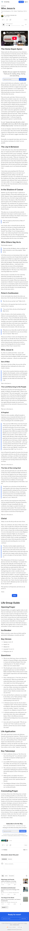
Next (24, 849)
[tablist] (7, 859)
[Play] (3, 24)
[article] (14, 882)
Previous (5, 849)
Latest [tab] (6, 875)
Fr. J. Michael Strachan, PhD (10, 15)
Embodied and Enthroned (8, 888)
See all (3, 907)
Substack (9, 929)
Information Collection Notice (14, 835)
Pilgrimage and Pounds (7, 879)
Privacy (25, 923)
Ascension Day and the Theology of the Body (10, 890)
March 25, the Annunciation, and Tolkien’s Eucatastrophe (11, 900)
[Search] (26, 875)
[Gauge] (25, 24)
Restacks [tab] (10, 859)
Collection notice (16, 924)
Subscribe (21, 1)
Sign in (26, 1)
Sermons (3, 6)
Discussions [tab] (11, 875)
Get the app (20, 927)
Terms (11, 924)
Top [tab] (2, 875)
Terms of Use (21, 834)
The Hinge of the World (7, 897)
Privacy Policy (24, 835)
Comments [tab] (4, 859)
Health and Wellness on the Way (8, 881)
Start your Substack (12, 927)
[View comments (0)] (7, 19)
